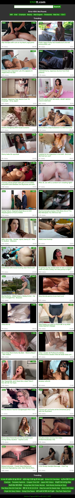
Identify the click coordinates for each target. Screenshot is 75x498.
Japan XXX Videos (47, 482)
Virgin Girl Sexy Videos (12, 491)
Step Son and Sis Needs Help (50, 488)
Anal (15, 14)
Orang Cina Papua (28, 491)
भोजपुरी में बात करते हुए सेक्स (63, 482)
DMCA (37, 496)
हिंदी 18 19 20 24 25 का (30, 488)
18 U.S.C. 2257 (46, 496)
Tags (31, 496)
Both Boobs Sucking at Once (56, 485)
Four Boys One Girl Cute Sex (11, 488)
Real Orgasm (38, 14)
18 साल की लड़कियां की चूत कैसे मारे (11, 479)
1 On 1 (63, 14)
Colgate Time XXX (33, 482)
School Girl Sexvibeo (52, 479)
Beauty (29, 14)
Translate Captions (18, 482)
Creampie (22, 14)
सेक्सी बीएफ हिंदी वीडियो (15, 485)
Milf (11, 14)
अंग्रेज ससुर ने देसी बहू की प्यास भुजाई (33, 479)
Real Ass (56, 14)
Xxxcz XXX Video (67, 488)
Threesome (48, 14)
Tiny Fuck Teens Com (63, 491)
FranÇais (7, 482)
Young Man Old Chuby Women (34, 485)
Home (26, 496)
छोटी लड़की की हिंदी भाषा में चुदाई (45, 491)
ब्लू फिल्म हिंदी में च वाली (67, 479)
